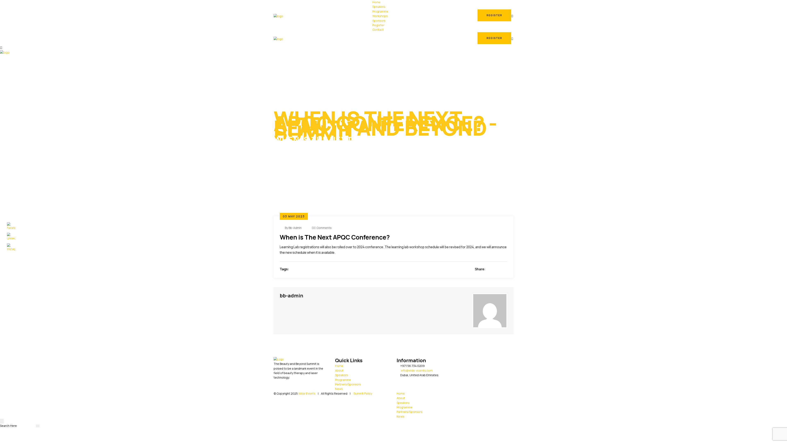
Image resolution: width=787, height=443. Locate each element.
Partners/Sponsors (348, 384)
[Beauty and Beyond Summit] (278, 16)
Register (378, 25)
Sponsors (379, 21)
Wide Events (306, 393)
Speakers (378, 7)
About (339, 370)
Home (376, 2)
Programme (380, 11)
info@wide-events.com (416, 370)
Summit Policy (362, 393)
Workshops (380, 16)
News (339, 389)
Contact (378, 30)
